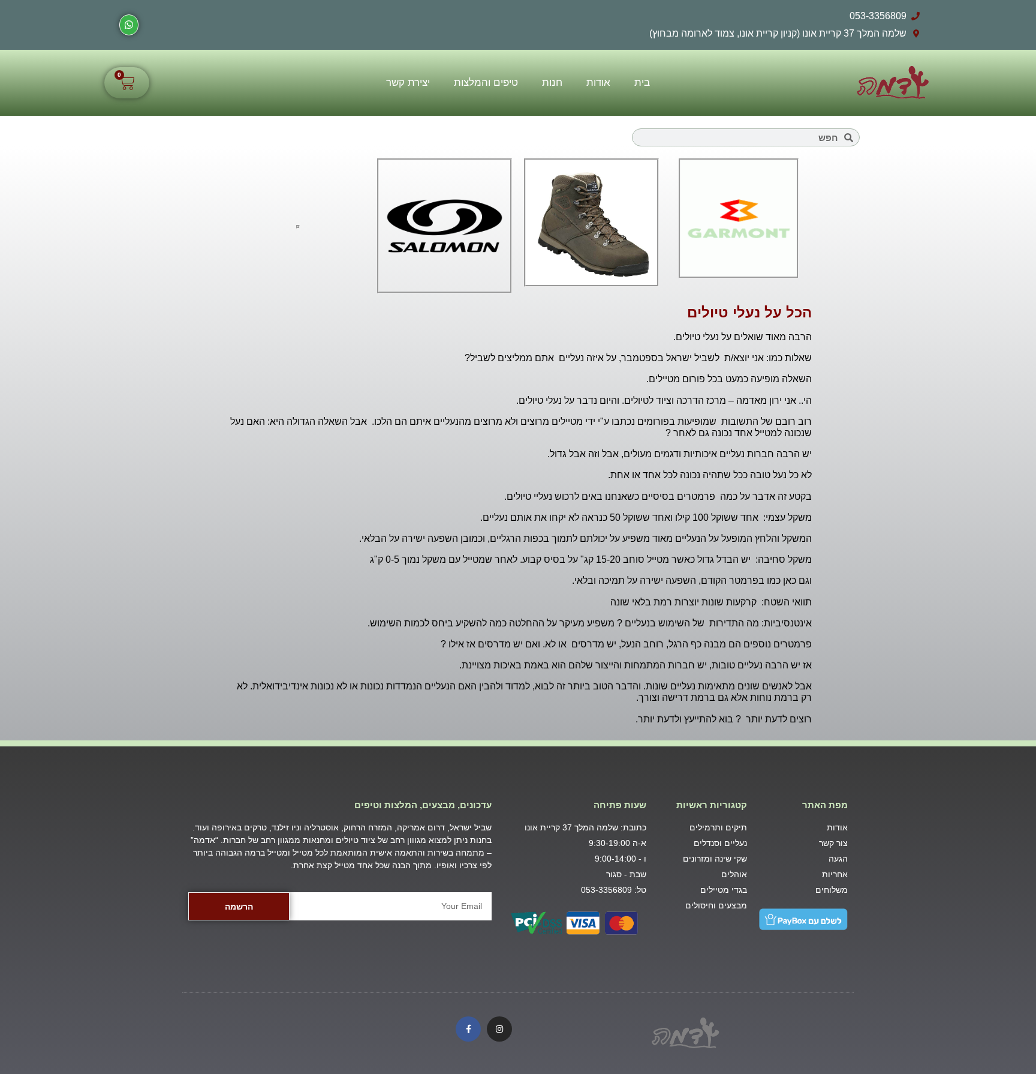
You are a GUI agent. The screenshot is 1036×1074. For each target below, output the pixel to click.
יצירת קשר (408, 82)
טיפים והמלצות (486, 82)
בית (642, 82)
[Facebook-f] (468, 1029)
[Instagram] (499, 1029)
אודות (598, 82)
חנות (552, 82)
